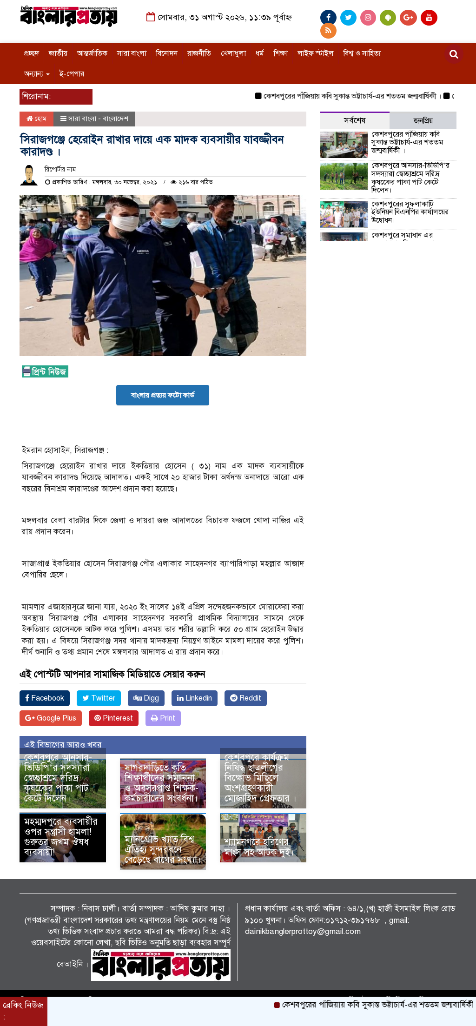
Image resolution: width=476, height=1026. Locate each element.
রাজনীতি (199, 53)
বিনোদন (167, 53)
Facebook (46, 698)
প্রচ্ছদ (31, 53)
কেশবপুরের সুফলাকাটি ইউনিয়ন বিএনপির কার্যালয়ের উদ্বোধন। (410, 212)
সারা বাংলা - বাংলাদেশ (98, 118)
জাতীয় (58, 53)
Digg (150, 698)
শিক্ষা (281, 53)
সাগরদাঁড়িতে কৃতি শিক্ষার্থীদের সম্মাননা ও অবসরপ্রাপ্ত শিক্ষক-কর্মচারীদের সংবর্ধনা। (161, 783)
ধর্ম (260, 53)
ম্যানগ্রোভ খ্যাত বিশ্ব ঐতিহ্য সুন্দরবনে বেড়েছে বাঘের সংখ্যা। (163, 850)
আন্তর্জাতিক (92, 53)
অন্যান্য (34, 74)
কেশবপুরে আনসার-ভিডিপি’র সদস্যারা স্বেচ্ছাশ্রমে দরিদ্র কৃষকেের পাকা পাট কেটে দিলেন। (58, 778)
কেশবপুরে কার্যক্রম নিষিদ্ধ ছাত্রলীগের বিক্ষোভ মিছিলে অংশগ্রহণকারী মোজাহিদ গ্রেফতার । (261, 778)
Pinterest (117, 718)
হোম (39, 118)
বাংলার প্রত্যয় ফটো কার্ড (162, 395)
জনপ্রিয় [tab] (423, 121)
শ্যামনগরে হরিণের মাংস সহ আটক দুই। (259, 847)
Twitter (102, 698)
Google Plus (55, 718)
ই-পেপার (72, 74)
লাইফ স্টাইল (316, 53)
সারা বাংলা (131, 53)
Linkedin (198, 698)
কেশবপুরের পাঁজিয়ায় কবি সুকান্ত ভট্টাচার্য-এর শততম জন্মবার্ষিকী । (335, 96)
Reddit (249, 698)
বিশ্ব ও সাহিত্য (362, 53)
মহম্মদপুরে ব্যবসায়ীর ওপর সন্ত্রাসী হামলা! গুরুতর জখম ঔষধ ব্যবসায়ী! (61, 837)
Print (166, 718)
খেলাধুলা (233, 53)
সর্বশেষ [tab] (355, 121)
